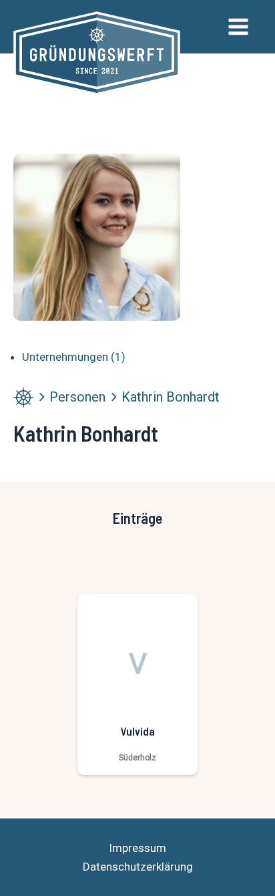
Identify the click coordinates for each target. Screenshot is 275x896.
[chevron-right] (41, 397)
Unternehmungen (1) (73, 356)
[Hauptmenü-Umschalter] (239, 27)
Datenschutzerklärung (138, 866)
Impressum (137, 848)
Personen (77, 397)
